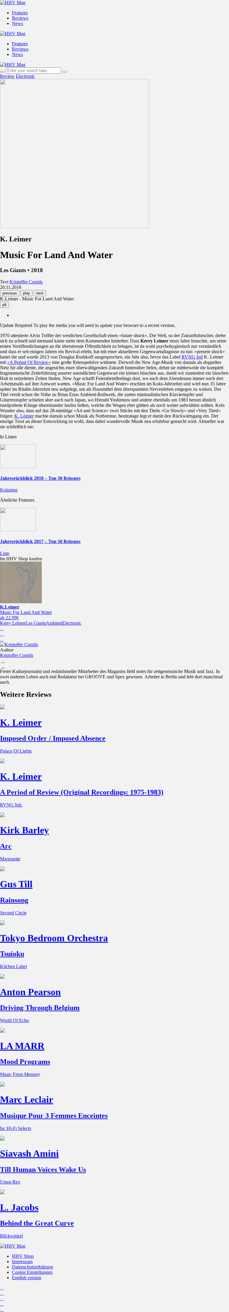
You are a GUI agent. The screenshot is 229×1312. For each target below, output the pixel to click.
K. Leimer (24, 415)
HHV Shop (23, 1256)
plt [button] (4, 305)
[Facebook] (2, 1293)
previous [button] (9, 293)
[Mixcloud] (2, 1303)
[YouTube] (2, 1298)
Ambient (54, 623)
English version (26, 1277)
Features (20, 12)
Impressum (22, 1261)
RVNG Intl (192, 356)
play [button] (26, 293)
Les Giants (36, 623)
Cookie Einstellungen (32, 1272)
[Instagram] (2, 1287)
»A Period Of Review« (29, 362)
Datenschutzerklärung (32, 1266)
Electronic (25, 76)
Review (7, 76)
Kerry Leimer (13, 623)
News (17, 23)
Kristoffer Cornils (16, 655)
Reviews (20, 18)
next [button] (40, 293)
